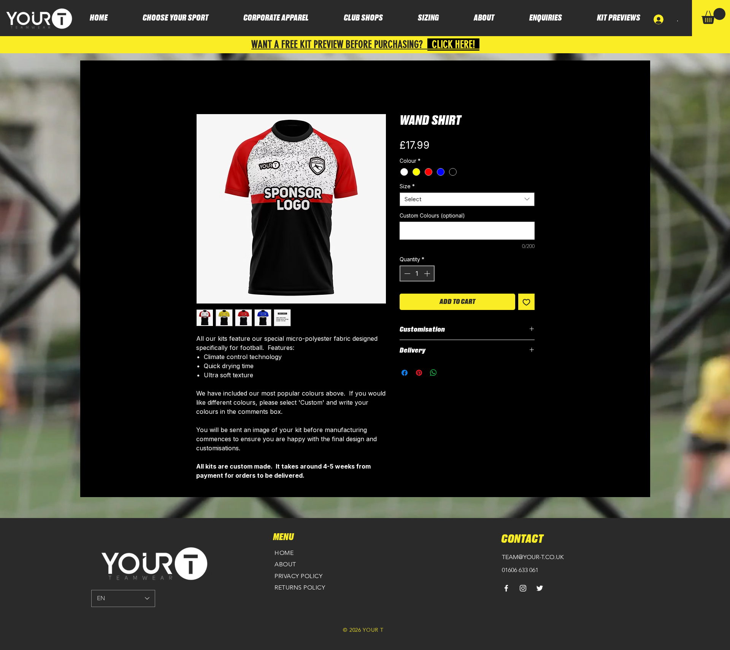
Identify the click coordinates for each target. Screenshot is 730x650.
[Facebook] (506, 588)
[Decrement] (406, 273)
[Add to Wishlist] (526, 302)
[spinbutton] (417, 273)
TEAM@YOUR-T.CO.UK (533, 557)
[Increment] (427, 273)
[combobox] (467, 199)
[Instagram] (523, 588)
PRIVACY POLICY (298, 576)
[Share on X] (447, 372)
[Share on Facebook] (404, 372)
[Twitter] (539, 588)
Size (407, 186)
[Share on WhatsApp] (433, 372)
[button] (713, 16)
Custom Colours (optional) (432, 215)
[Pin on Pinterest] (419, 372)
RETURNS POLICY (300, 587)
